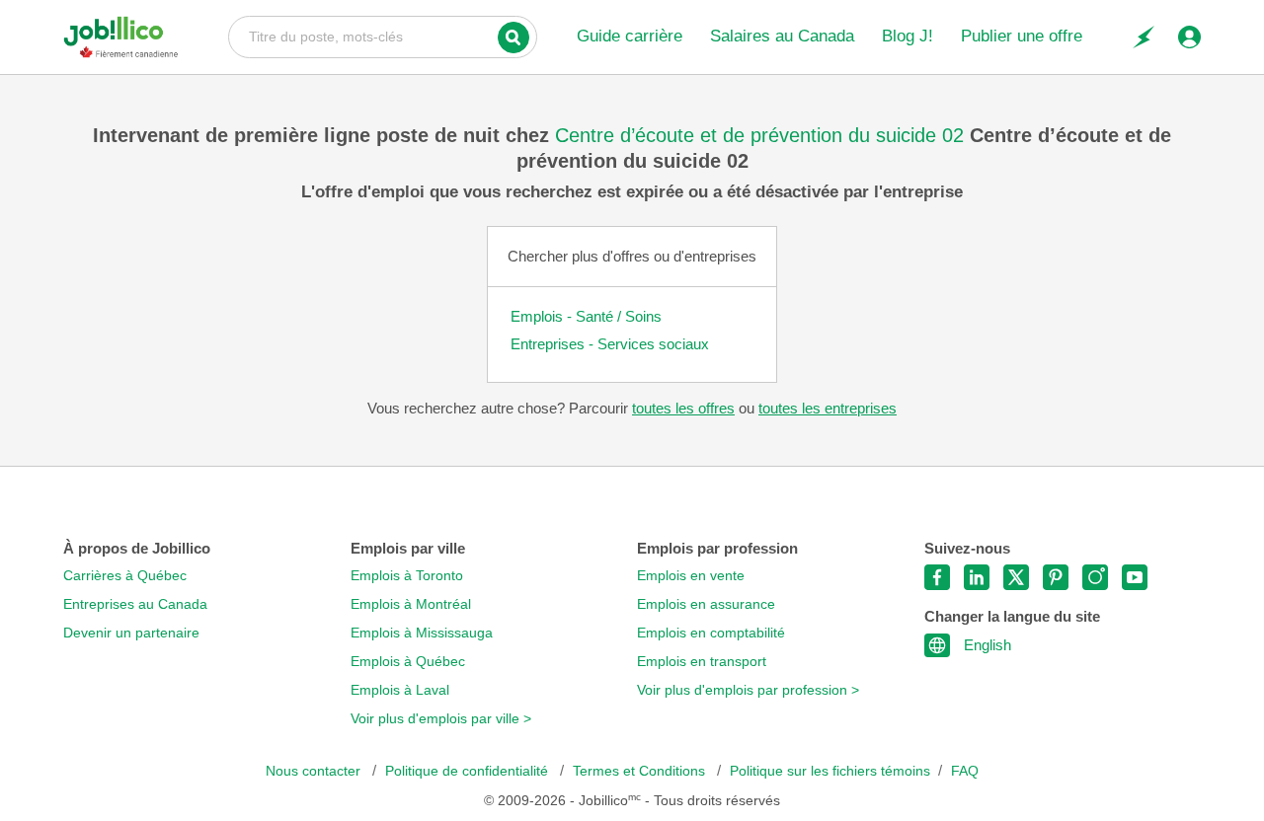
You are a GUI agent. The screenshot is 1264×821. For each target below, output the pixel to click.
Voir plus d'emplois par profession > (748, 690)
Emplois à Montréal (411, 604)
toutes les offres (683, 408)
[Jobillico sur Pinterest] (1055, 577)
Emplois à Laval (400, 690)
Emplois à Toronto (407, 575)
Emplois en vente (691, 575)
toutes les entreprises (827, 408)
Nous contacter (315, 771)
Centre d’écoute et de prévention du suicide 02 (762, 135)
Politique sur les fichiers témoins (830, 771)
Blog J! (907, 36)
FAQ (965, 771)
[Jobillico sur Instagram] (1095, 577)
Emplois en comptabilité (711, 633)
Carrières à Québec (125, 575)
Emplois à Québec (408, 661)
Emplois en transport (701, 661)
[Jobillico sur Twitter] (1016, 577)
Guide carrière (629, 36)
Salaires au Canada (782, 36)
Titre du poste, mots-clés (382, 35)
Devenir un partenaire (131, 633)
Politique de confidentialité (468, 771)
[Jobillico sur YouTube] (1134, 577)
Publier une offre (1021, 36)
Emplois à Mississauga (422, 633)
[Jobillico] (121, 37)
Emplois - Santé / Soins (586, 316)
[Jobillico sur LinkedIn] (976, 577)
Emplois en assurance (706, 604)
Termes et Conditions (641, 771)
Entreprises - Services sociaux (610, 344)
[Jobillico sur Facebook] (937, 577)
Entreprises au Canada (135, 604)
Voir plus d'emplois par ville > (441, 718)
